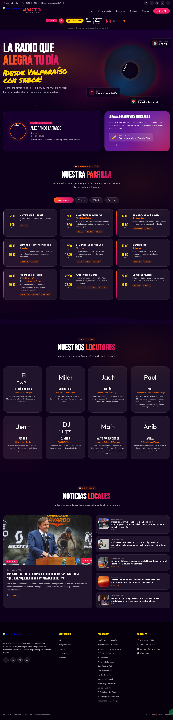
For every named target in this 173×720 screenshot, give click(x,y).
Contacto (146, 11)
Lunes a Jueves (63, 200)
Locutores (120, 11)
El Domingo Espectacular (108, 696)
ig (151, 3)
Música (62, 649)
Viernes (81, 200)
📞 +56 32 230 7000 (146, 644)
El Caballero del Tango (107, 692)
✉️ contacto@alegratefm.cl (148, 649)
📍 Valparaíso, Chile (145, 640)
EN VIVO (163, 11)
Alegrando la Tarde (106, 662)
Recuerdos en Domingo (108, 701)
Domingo (112, 200)
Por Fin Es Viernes (106, 675)
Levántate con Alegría (107, 640)
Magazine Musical (105, 679)
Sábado (96, 200)
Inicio (91, 11)
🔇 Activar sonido (75, 21)
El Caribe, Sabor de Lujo (108, 653)
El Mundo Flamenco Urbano (109, 649)
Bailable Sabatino (105, 688)
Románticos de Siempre (108, 644)
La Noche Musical (105, 670)
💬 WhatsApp (143, 653)
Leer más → (12, 595)
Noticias (133, 11)
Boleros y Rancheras (107, 683)
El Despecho (103, 657)
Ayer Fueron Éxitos (106, 666)
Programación (104, 11)
